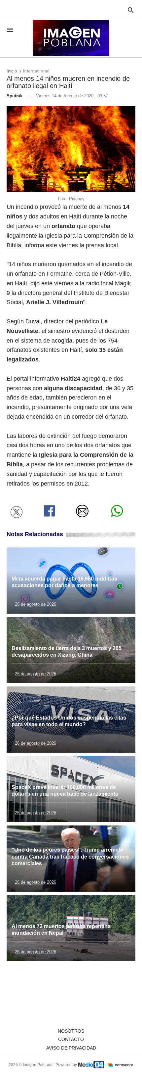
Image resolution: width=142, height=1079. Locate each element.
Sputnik (14, 95)
